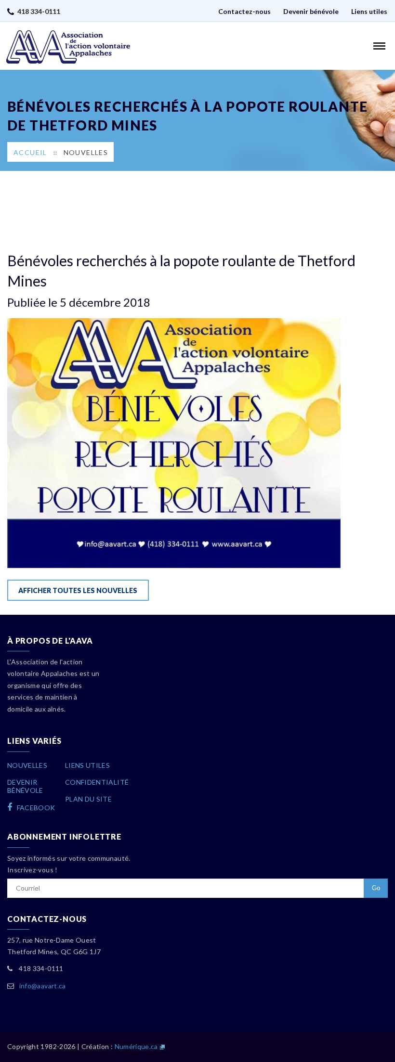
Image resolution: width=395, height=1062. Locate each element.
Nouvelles (86, 152)
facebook (35, 807)
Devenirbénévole (25, 786)
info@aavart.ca (42, 986)
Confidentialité (97, 782)
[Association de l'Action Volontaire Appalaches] (68, 47)
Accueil (30, 152)
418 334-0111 (38, 11)
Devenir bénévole (311, 11)
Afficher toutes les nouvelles (77, 590)
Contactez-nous (244, 11)
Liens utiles (369, 11)
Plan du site (88, 799)
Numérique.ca (136, 1046)
